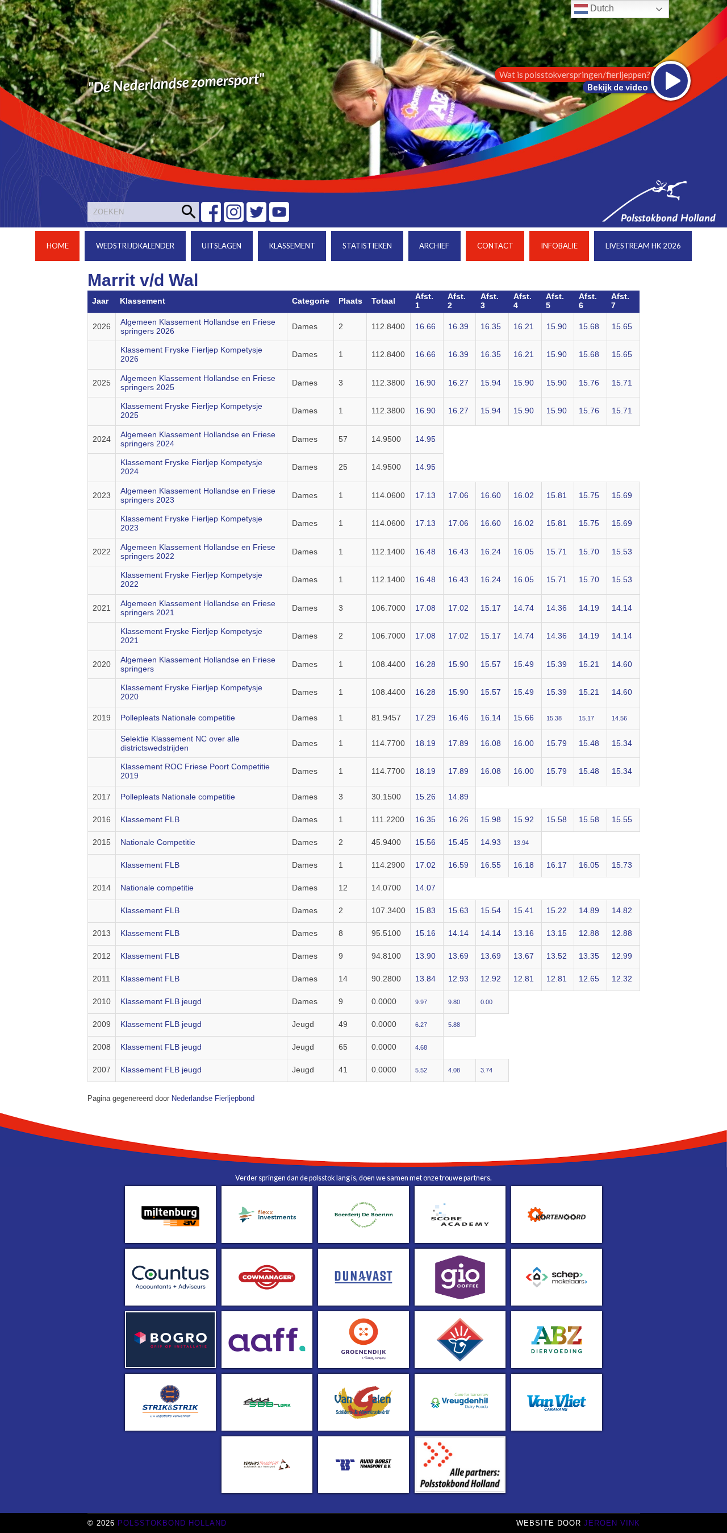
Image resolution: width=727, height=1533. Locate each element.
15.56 (425, 842)
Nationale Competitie (157, 842)
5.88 (454, 1024)
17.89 (458, 743)
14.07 (425, 888)
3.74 (486, 1070)
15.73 (622, 865)
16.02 (523, 495)
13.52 (556, 956)
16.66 (425, 326)
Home (58, 245)
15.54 (491, 910)
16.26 (458, 819)
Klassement (292, 245)
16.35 (491, 326)
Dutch (601, 8)
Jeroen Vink (612, 1523)
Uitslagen (221, 245)
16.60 (491, 495)
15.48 (589, 743)
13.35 (589, 956)
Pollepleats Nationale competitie (177, 718)
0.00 (486, 1001)
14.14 (622, 608)
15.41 (523, 910)
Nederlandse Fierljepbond (213, 1099)
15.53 (622, 552)
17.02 (458, 608)
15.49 (523, 664)
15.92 (523, 819)
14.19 (589, 608)
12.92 (491, 979)
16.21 (523, 326)
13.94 (521, 842)
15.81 (556, 495)
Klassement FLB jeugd (161, 1001)
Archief (434, 245)
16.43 (458, 552)
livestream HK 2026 (643, 245)
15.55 (622, 819)
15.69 (622, 495)
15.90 (556, 326)
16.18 (523, 865)
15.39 (556, 664)
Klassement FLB (149, 819)
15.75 (589, 495)
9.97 (421, 1001)
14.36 (556, 608)
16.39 (458, 326)
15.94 (491, 383)
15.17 (491, 608)
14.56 (619, 718)
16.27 (458, 383)
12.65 (589, 979)
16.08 (491, 743)
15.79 (556, 743)
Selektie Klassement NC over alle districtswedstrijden (180, 743)
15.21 (589, 664)
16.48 (425, 552)
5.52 (421, 1070)
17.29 (425, 718)
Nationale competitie (157, 888)
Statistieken (367, 245)
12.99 (622, 956)
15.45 (458, 842)
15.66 (523, 718)
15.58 (556, 819)
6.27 (421, 1024)
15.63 (458, 910)
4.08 (454, 1070)
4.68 (421, 1047)
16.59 (458, 865)
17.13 (425, 495)
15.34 (622, 743)
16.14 (491, 718)
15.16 (425, 933)
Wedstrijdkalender (135, 245)
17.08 (425, 608)
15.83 (425, 910)
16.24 (491, 552)
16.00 (523, 743)
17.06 (458, 495)
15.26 (425, 797)
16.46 (458, 718)
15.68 (589, 326)
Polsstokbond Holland (172, 1523)
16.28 (425, 664)
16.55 (491, 865)
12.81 (523, 979)
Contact (495, 245)
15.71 (622, 383)
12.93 (458, 979)
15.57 (491, 664)
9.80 (454, 1001)
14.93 (491, 842)
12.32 (622, 979)
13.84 (425, 979)
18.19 (425, 743)
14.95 (425, 439)
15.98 (491, 819)
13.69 (458, 956)
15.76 (589, 383)
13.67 (523, 956)
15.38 (554, 718)
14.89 (458, 797)
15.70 (589, 552)
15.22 (556, 910)
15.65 (622, 326)
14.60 (622, 664)
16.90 (425, 383)
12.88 (589, 933)
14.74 (523, 608)
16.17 (556, 865)
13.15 (556, 933)
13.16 (523, 933)
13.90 (425, 956)
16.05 (523, 552)
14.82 (622, 910)
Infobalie (559, 245)
